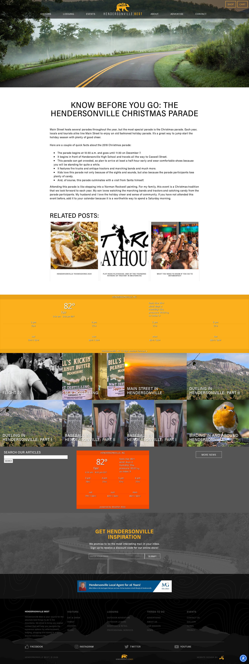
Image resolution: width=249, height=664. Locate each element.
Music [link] (70, 630)
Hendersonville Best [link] (123, 9)
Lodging (68, 14)
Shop (231, 4)
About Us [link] (152, 621)
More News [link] (209, 454)
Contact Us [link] (193, 617)
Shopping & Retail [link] (117, 625)
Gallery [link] (191, 621)
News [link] (150, 630)
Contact (201, 14)
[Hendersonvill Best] (124, 657)
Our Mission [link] (154, 625)
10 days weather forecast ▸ (124, 351)
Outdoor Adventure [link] (118, 617)
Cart (242, 4)
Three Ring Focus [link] (221, 658)
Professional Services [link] (120, 630)
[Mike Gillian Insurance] (124, 586)
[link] (36, 646)
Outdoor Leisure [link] (116, 621)
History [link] (71, 625)
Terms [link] (190, 625)
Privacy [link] (191, 630)
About (155, 14)
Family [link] (70, 621)
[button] (152, 556)
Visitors (45, 14)
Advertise (177, 14)
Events (90, 14)
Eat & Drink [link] (73, 617)
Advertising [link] (154, 617)
